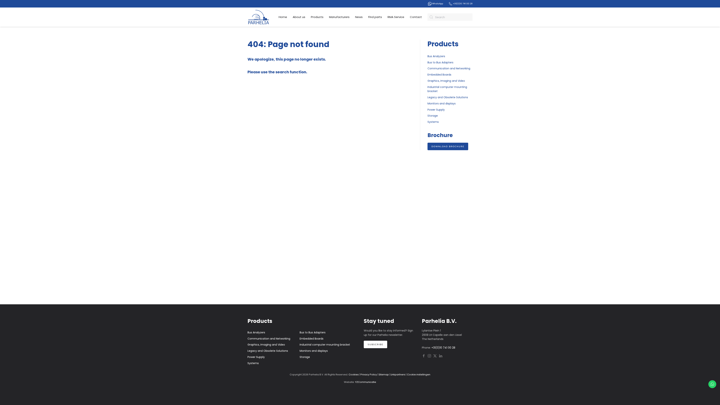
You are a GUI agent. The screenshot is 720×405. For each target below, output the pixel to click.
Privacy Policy (368, 374)
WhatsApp (437, 3)
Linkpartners (398, 374)
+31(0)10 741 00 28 (462, 3)
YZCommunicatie (365, 382)
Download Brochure (447, 146)
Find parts (375, 17)
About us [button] (299, 17)
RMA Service (396, 17)
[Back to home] (259, 17)
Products (317, 17)
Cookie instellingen (418, 374)
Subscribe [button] (375, 344)
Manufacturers (339, 17)
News (359, 17)
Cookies (354, 374)
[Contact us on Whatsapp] (712, 384)
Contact (416, 17)
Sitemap (384, 374)
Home (283, 17)
